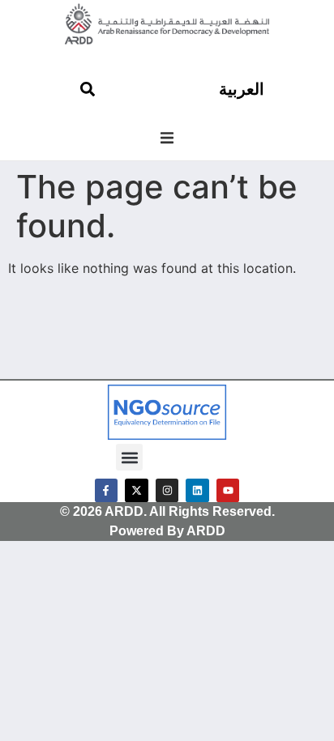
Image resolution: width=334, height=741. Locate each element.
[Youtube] (228, 490)
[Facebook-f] (106, 490)
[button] (167, 137)
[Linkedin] (197, 490)
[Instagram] (167, 490)
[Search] (87, 89)
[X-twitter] (136, 490)
